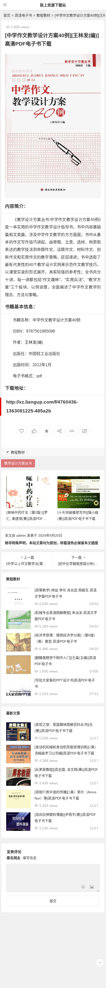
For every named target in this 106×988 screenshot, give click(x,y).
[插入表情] (83, 888)
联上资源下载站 (53, 5)
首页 (6, 15)
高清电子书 (23, 15)
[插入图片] (92, 888)
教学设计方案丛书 (18, 463)
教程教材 (43, 15)
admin (21, 535)
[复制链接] (71, 430)
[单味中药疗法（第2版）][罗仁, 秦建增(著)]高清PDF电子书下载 (27, 518)
